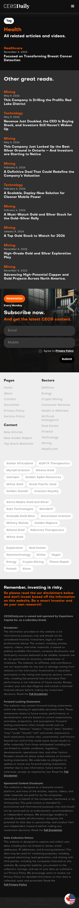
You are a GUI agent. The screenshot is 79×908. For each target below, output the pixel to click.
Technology (50, 437)
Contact (10, 399)
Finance (47, 431)
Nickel (41, 555)
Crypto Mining (52, 399)
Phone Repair (59, 562)
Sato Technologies (19, 509)
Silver (26, 569)
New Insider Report (18, 438)
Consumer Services (56, 405)
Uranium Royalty (46, 491)
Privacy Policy (65, 351)
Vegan (56, 555)
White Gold (14, 484)
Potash (11, 569)
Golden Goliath (17, 491)
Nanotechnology (18, 555)
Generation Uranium (55, 516)
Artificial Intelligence (50, 418)
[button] (70, 899)
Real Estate (50, 426)
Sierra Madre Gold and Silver (27, 502)
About (8, 393)
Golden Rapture (46, 523)
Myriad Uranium (18, 470)
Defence (48, 388)
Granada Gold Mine (20, 516)
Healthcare (50, 449)
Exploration (14, 548)
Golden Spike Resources (43, 477)
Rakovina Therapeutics (47, 530)
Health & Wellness (55, 411)
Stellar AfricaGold (19, 463)
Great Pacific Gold (42, 484)
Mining (46, 443)
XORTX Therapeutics (54, 463)
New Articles (13, 432)
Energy (47, 393)
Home (8, 388)
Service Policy (14, 416)
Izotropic (12, 477)
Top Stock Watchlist (18, 444)
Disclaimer (11, 405)
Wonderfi (46, 509)
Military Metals (17, 523)
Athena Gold (45, 470)
